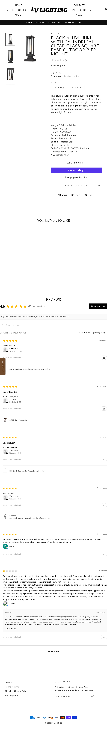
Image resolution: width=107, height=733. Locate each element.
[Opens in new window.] (7, 548)
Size (54, 82)
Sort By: (84, 333)
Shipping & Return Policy (16, 691)
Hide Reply (8, 612)
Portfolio (79, 10)
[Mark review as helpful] (104, 358)
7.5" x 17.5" (59, 87)
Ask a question (76, 185)
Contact (79, 5)
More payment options (76, 177)
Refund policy (11, 695)
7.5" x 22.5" (76, 87)
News (79, 14)
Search (8, 682)
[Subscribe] (92, 696)
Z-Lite (55, 33)
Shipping (55, 76)
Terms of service (12, 687)
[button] (44, 306)
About (19, 14)
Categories (18, 10)
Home (18, 5)
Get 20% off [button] (3, 366)
